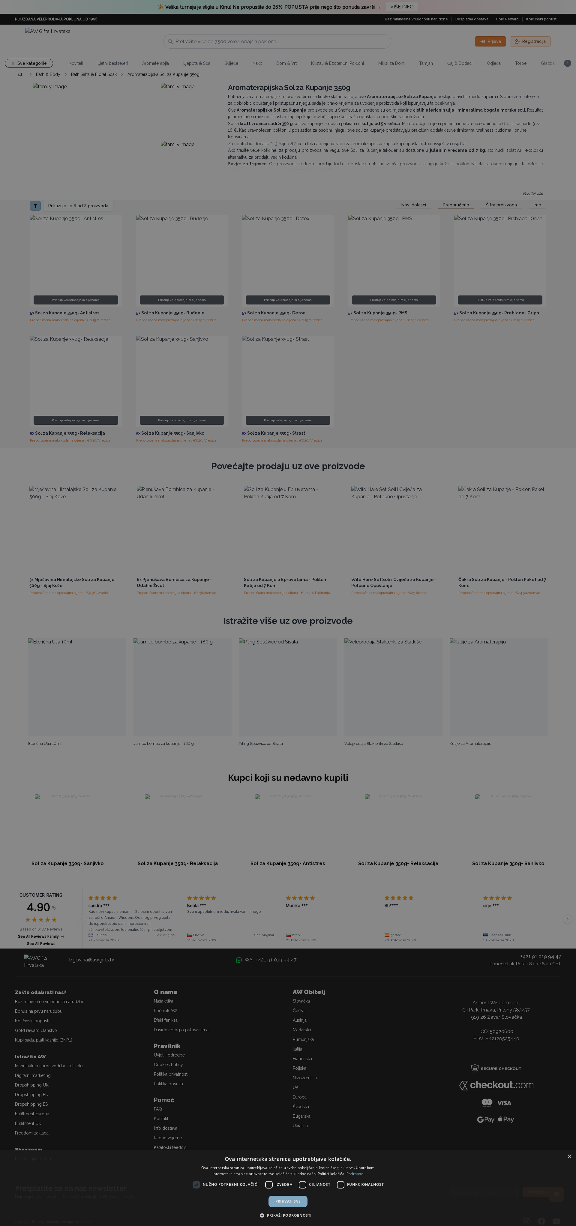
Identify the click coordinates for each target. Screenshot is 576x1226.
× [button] (569, 1156)
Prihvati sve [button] (288, 1201)
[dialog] (288, 1188)
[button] (287, 1215)
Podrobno (354, 1173)
